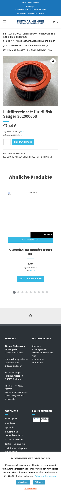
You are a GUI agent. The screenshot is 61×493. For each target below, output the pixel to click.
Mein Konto (32, 13)
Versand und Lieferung (42, 352)
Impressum (37, 362)
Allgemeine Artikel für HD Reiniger (25, 45)
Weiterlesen (31, 488)
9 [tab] (47, 292)
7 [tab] (39, 292)
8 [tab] (43, 292)
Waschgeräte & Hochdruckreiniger (35, 41)
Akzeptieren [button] (23, 482)
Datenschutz (38, 359)
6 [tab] (35, 292)
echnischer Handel (14, 439)
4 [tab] (26, 292)
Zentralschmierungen (15, 443)
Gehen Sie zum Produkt (30, 278)
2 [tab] (18, 292)
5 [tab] (30, 292)
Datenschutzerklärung (45, 476)
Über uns (36, 346)
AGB (34, 356)
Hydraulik (9, 427)
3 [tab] (22, 292)
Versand (24, 132)
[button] (53, 61)
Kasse (41, 13)
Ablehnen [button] (39, 482)
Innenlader (10, 422)
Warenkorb (21, 13)
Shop (9, 41)
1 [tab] (14, 292)
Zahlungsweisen (39, 349)
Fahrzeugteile (11, 418)
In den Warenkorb (23, 142)
